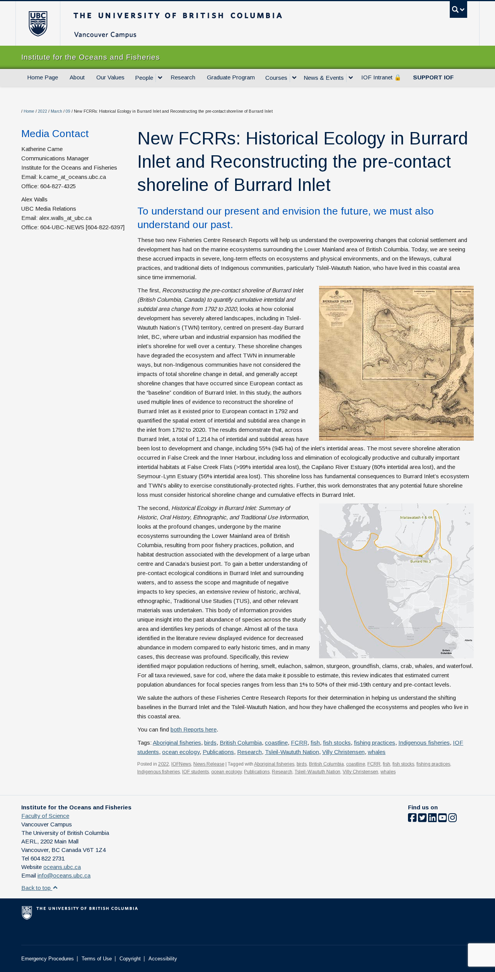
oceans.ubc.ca (62, 867)
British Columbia (241, 742)
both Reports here (194, 729)
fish (315, 742)
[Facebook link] (412, 819)
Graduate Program (231, 77)
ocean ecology (181, 752)
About (77, 77)
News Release (208, 764)
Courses (276, 77)
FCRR (299, 742)
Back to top (36, 887)
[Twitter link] (422, 819)
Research (183, 77)
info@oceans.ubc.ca (64, 875)
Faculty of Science (45, 815)
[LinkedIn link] (432, 819)
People (144, 77)
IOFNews (181, 764)
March (56, 111)
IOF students (195, 772)
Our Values (110, 77)
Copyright (130, 959)
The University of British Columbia (37, 23)
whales (377, 752)
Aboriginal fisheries (177, 742)
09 (68, 111)
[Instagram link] (452, 819)
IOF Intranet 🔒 (381, 77)
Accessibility (162, 959)
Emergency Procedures (47, 959)
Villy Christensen (343, 752)
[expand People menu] (160, 78)
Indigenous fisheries (424, 742)
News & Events (324, 77)
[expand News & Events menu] (350, 78)
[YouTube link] (442, 819)
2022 (42, 111)
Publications (218, 752)
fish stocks (337, 742)
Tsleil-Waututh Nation (292, 752)
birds (210, 742)
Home (29, 111)
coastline (276, 742)
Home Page (42, 77)
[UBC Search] (458, 9)
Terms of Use (97, 959)
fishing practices (374, 742)
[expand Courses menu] (294, 78)
